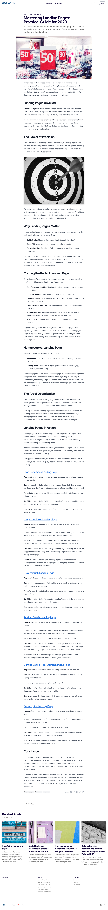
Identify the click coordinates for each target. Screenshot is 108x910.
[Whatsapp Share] (80, 792)
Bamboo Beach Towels (43, 880)
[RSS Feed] (95, 3)
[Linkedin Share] (77, 792)
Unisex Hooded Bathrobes (44, 891)
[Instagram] (101, 905)
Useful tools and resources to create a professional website (39, 849)
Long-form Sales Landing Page (40, 519)
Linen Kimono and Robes (44, 884)
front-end (38, 792)
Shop (102, 3)
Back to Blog (30, 804)
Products (49, 3)
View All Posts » (7, 817)
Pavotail (5, 878)
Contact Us (58, 3)
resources (46, 792)
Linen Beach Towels (43, 889)
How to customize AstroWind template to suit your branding (66, 849)
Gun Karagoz (76, 884)
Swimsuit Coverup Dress (44, 882)
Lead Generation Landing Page (40, 472)
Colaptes (75, 882)
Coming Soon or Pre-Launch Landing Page (47, 664)
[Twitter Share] (71, 792)
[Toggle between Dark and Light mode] (91, 3)
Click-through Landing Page (39, 572)
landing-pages (28, 792)
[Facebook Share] (74, 792)
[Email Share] (83, 792)
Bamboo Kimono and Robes (45, 887)
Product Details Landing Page (40, 617)
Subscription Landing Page (38, 706)
